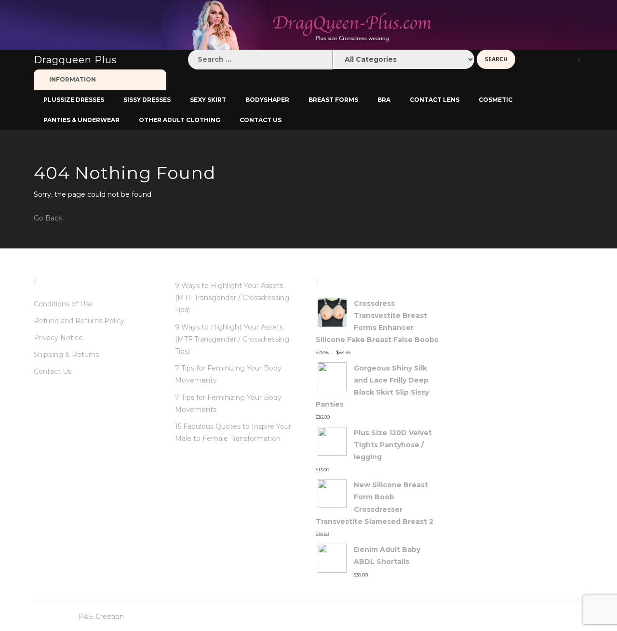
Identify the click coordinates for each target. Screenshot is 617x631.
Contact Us (52, 371)
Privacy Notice (58, 337)
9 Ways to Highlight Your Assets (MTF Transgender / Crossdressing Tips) (232, 297)
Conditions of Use (63, 304)
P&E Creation (101, 616)
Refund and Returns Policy (79, 320)
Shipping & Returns (66, 354)
